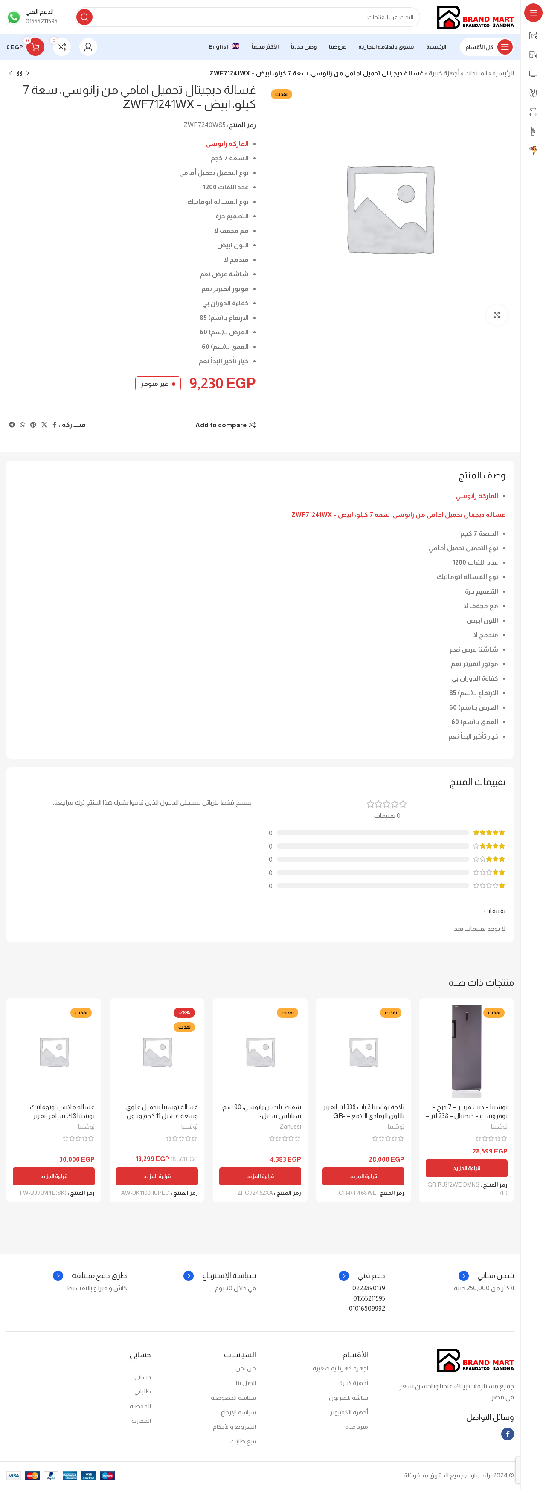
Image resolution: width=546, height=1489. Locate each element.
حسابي (142, 1376)
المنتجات (476, 73)
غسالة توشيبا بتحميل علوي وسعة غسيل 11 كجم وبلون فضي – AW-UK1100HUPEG (160, 1115)
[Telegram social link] (11, 425)
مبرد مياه (356, 1426)
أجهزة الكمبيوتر (349, 1412)
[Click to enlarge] (497, 315)
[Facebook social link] (54, 425)
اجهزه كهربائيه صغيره (340, 1368)
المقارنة (141, 1420)
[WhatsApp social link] (22, 425)
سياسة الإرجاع (238, 1412)
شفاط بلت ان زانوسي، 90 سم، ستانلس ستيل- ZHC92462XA (261, 1115)
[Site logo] (475, 16)
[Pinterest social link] (33, 425)
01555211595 (369, 1298)
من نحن (245, 1368)
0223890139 (368, 1288)
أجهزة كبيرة (444, 73)
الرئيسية (503, 73)
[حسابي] (88, 46)
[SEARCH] (84, 17)
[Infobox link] (32, 17)
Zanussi (290, 1126)
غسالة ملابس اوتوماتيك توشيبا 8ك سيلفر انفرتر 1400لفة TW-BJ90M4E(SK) (56, 1115)
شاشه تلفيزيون (348, 1397)
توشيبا (499, 1126)
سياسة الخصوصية (233, 1397)
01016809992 (367, 1308)
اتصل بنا (246, 1382)
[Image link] (475, 1360)
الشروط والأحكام (234, 1426)
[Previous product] (27, 74)
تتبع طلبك (243, 1441)
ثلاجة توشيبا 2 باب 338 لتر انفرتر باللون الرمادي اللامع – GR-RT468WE (363, 1115)
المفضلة (140, 1406)
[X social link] (44, 425)
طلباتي (142, 1391)
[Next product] (10, 74)
